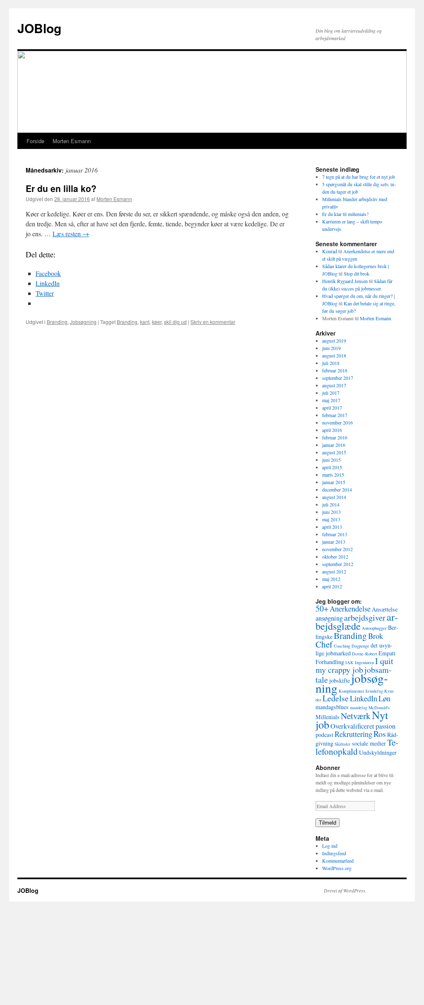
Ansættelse (385, 609)
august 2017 (334, 385)
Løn (384, 698)
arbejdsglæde (357, 621)
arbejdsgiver (364, 617)
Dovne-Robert (364, 654)
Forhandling (330, 662)
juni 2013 (331, 511)
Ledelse (336, 698)
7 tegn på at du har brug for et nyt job (358, 176)
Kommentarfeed (338, 860)
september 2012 (337, 564)
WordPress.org (337, 868)
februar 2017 (334, 415)
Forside (35, 141)
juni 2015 (331, 459)
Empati (386, 653)
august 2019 (334, 340)
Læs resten (71, 233)
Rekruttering (353, 734)
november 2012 (337, 549)
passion (385, 726)
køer (156, 321)
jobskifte (339, 680)
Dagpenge (360, 646)
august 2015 (334, 452)
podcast (324, 735)
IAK (349, 662)
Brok (375, 636)
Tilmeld (327, 823)
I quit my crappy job (354, 665)
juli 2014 (331, 504)
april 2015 (332, 467)
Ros (379, 733)
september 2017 (337, 377)
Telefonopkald (357, 746)
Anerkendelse (350, 609)
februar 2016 (334, 437)
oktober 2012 (335, 556)
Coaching (342, 646)
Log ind (329, 845)
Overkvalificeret (352, 726)
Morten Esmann (72, 141)
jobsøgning (352, 683)
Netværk (356, 716)
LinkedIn (363, 698)
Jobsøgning (83, 321)
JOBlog (39, 28)
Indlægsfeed (334, 853)
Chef (324, 644)
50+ (322, 608)
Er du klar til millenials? (345, 214)
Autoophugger (374, 628)
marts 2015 (333, 474)
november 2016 (337, 422)
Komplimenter (351, 691)
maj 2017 (331, 400)
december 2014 (337, 489)
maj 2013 (331, 519)
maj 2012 (331, 579)
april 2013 (332, 526)
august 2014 (334, 497)
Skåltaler (343, 744)
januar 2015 (333, 482)
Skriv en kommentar (212, 321)
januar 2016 (333, 444)
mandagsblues (332, 707)
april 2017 (332, 407)
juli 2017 (331, 392)
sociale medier (369, 743)
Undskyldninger (378, 752)
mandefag (358, 707)
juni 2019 (331, 348)
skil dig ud (175, 321)
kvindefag (374, 691)
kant (144, 321)
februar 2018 (334, 370)
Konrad (329, 251)
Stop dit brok (356, 273)
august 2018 (334, 355)
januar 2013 (333, 541)
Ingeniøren (364, 662)
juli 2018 (331, 363)
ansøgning (329, 618)
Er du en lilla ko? (61, 188)
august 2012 (334, 571)
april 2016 (332, 430)
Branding (57, 321)
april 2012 (332, 586)
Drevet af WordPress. (345, 890)
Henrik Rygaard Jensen (345, 281)
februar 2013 (334, 534)
